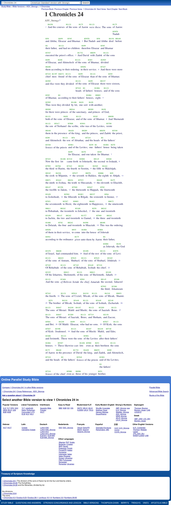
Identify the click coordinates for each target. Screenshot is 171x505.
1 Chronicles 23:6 (9, 493)
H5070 (115, 31)
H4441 (104, 166)
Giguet (79, 428)
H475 (113, 180)
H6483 (92, 201)
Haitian (69, 450)
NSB (64, 408)
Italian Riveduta (64, 456)
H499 (60, 38)
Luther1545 (44, 428)
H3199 (48, 215)
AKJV (10, 410)
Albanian (62, 442)
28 (56, 324)
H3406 (48, 336)
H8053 (119, 293)
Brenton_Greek (140, 410)
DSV (60, 428)
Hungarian (63, 452)
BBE (60, 408)
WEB (5, 410)
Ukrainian (70, 464)
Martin (79, 430)
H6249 (99, 180)
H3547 (48, 52)
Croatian (69, 444)
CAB (148, 410)
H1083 (80, 194)
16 (106, 204)
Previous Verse (76, 9)
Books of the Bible (156, 395)
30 (69, 331)
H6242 (63, 208)
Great (105, 410)
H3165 (110, 258)
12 (95, 182)
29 (101, 324)
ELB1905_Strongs (47, 438)
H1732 (80, 52)
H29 (111, 173)
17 (90, 211)
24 (58, 296)
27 (120, 310)
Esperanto (62, 448)
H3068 (100, 229)
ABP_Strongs (121, 408)
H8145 (96, 159)
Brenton (145, 408)
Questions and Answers (28, 503)
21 (119, 260)
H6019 (60, 258)
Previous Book (47, 9)
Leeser (135, 432)
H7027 (105, 321)
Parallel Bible (154, 387)
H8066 (100, 173)
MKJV (85, 408)
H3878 (115, 251)
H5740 (108, 328)
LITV (33, 412)
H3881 (82, 123)
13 (70, 190)
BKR (60, 446)
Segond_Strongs (83, 432)
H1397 (54, 74)
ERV (12, 408)
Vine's (146, 503)
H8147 (48, 187)
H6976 (88, 173)
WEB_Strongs (121, 416)
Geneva (99, 412)
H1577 (83, 215)
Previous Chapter (61, 9)
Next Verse (101, 9)
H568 (82, 279)
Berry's (125, 503)
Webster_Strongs (122, 412)
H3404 (63, 279)
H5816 (74, 293)
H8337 (103, 81)
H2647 (89, 187)
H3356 (60, 187)
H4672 (61, 74)
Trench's (136, 503)
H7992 (48, 166)
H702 (102, 187)
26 (121, 303)
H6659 (93, 52)
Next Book (123, 9)
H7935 (80, 180)
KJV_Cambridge (139, 428)
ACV (27, 414)
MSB (9, 412)
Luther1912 (44, 432)
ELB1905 (51, 436)
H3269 (101, 307)
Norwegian (63, 462)
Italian (69, 454)
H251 (51, 300)
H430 (104, 109)
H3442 (58, 180)
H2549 (95, 166)
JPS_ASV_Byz (138, 434)
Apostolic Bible (159, 503)
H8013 (66, 272)
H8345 (48, 173)
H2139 (106, 314)
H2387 (65, 201)
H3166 (116, 279)
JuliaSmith (29, 408)
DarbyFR (86, 428)
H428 (81, 102)
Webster (144, 430)
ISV (68, 408)
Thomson (137, 408)
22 (109, 267)
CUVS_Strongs (120, 432)
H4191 (111, 38)
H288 (60, 60)
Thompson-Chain (110, 503)
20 (81, 253)
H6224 (70, 180)
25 (46, 303)
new (128, 408)
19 (98, 225)
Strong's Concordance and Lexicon (62, 503)
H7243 (69, 166)
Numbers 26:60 (70, 498)
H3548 (114, 130)
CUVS (116, 430)
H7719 (91, 314)
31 (56, 345)
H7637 (75, 173)
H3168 (77, 208)
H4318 (85, 293)
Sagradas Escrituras (103, 428)
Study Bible (6, 7)
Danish (65, 446)
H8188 (81, 166)
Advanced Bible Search (159, 391)
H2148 (110, 300)
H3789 (109, 123)
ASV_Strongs (32, 7)
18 (94, 218)
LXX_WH (146, 419)
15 (117, 197)
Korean (61, 458)
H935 (74, 229)
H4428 (71, 130)
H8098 (111, 116)
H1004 (97, 88)
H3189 (108, 272)
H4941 (48, 236)
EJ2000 (141, 436)
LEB (14, 410)
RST (67, 442)
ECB (23, 414)
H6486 (48, 67)
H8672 (111, 201)
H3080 (82, 159)
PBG (60, 460)
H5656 (83, 67)
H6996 (78, 371)
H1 (46, 45)
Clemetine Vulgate (28, 430)
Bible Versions (19, 7)
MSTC (79, 408)
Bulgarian (62, 444)
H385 (69, 38)
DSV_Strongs (68, 428)
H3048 (109, 159)
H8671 (48, 180)
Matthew (99, 410)
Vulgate (24, 428)
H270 (113, 144)
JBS (107, 430)
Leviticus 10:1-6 (45, 498)
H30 (47, 38)
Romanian (62, 464)
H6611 (48, 208)
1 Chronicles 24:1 (9, 481)
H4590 (85, 222)
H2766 (58, 166)
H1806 (48, 222)
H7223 (48, 159)
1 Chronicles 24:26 (10, 485)
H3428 (48, 194)
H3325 (48, 272)
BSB (5, 412)
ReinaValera (100, 430)
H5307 (60, 343)
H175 (81, 24)
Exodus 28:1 (33, 498)
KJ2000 (80, 410)
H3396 (57, 328)
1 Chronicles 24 (89, 9)
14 (62, 197)
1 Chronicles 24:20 (10, 483)
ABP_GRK (138, 419)
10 (70, 175)
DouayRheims (101, 414)
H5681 (48, 321)
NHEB (135, 436)
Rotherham (31, 410)
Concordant (26, 412)
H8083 (98, 95)
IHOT (42, 412)
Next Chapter (112, 9)
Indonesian (63, 454)
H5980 (88, 343)
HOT (5, 428)
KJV (4, 408)
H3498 (85, 251)
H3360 (114, 286)
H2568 (66, 194)
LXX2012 (137, 412)
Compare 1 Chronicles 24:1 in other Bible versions (22, 387)
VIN (71, 408)
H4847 (58, 307)
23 (115, 274)
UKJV (86, 410)
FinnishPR (63, 450)
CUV (116, 428)
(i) (60, 20)
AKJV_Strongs (121, 418)
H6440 (118, 38)
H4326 (58, 173)
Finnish (69, 448)
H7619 (73, 258)
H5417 (57, 123)
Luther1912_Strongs (47, 434)
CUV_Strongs (124, 428)
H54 (73, 137)
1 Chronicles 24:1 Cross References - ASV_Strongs (23, 391)
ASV (16, 408)
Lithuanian (68, 458)
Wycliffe (99, 408)
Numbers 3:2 (58, 498)
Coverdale (106, 408)
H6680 (58, 251)
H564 (106, 194)
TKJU (91, 410)
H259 (91, 144)
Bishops (105, 412)
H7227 (103, 67)
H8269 (48, 109)
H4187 (78, 307)
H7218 (48, 74)
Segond (86, 430)
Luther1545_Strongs (47, 430)
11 (123, 175)
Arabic (72, 442)
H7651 (48, 201)
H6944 (72, 109)
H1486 (73, 102)
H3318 (69, 159)
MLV (32, 414)
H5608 (70, 123)
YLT (8, 408)
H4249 (70, 307)
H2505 (103, 60)
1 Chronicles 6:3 (8, 498)
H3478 (48, 251)
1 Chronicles (45, 7)
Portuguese (67, 460)
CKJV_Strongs (121, 420)
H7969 (74, 187)
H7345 (48, 265)
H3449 (90, 265)
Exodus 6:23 (21, 498)
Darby (24, 410)
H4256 (50, 24)
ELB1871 (43, 436)
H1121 (68, 24)
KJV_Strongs (121, 410)
